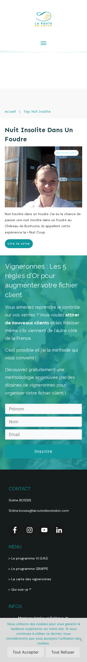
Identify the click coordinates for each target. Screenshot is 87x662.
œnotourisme (66, 152)
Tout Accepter (26, 652)
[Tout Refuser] (81, 640)
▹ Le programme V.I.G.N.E (28, 558)
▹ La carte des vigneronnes (30, 579)
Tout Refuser (62, 652)
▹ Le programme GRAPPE (29, 568)
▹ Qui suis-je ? (20, 589)
